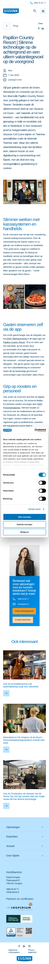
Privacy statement (32, 951)
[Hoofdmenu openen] (43, 11)
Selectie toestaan (24, 524)
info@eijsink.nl (12, 892)
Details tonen (34, 509)
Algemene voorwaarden (14, 951)
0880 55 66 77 (40, 3)
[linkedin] (43, 28)
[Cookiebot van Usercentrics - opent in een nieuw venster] (35, 430)
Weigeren (24, 532)
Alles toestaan (24, 517)
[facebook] (38, 28)
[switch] (42, 483)
